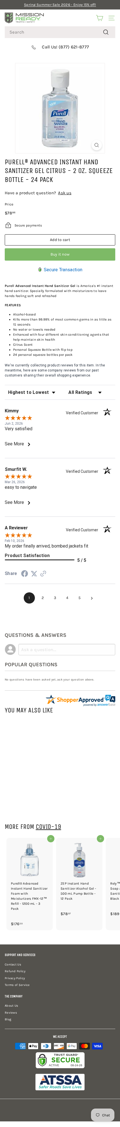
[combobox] (60, 32)
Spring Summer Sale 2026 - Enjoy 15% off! (60, 5)
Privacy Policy (15, 978)
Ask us (64, 192)
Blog (8, 1019)
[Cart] (99, 18)
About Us (11, 1005)
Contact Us (13, 964)
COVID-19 (48, 827)
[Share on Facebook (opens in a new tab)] (24, 575)
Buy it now (60, 254)
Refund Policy (15, 971)
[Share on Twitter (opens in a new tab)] (34, 574)
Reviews (11, 1012)
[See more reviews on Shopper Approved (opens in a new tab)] (43, 574)
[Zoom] (97, 145)
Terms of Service (17, 985)
